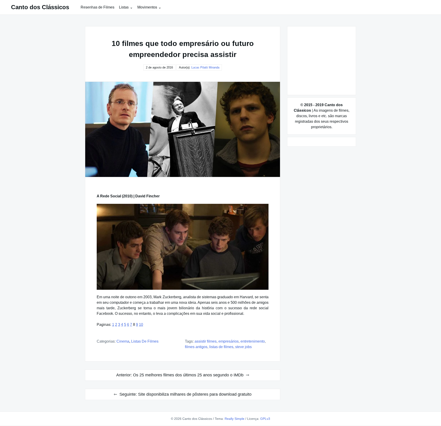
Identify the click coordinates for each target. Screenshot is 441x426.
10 (141, 325)
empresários (228, 341)
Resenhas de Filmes (97, 7)
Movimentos (147, 7)
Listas (124, 7)
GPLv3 (265, 418)
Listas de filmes (144, 341)
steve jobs (243, 347)
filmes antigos (196, 347)
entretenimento (252, 341)
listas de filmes (221, 347)
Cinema (122, 341)
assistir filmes (206, 341)
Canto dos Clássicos (40, 7)
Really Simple (234, 418)
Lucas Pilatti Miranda (205, 67)
